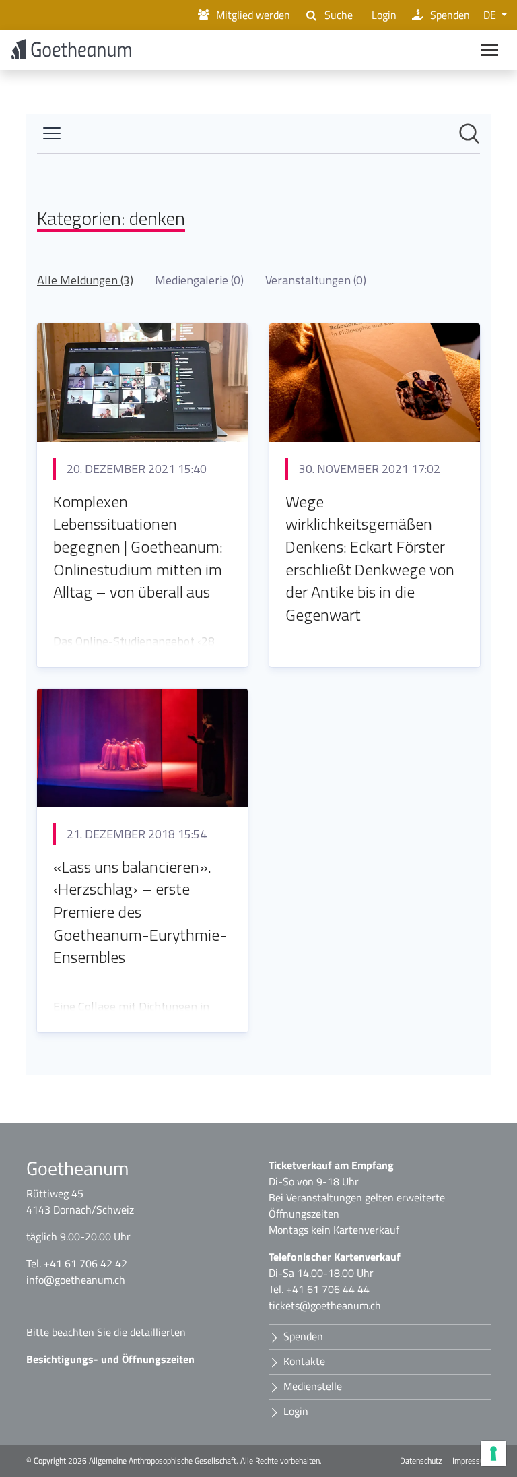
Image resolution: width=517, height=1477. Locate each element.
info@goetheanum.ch (75, 1279)
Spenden (450, 15)
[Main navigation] (489, 50)
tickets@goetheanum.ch (325, 1305)
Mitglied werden (253, 15)
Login (384, 15)
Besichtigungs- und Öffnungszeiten (110, 1359)
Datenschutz (421, 1461)
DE (491, 15)
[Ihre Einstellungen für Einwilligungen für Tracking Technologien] (493, 1453)
